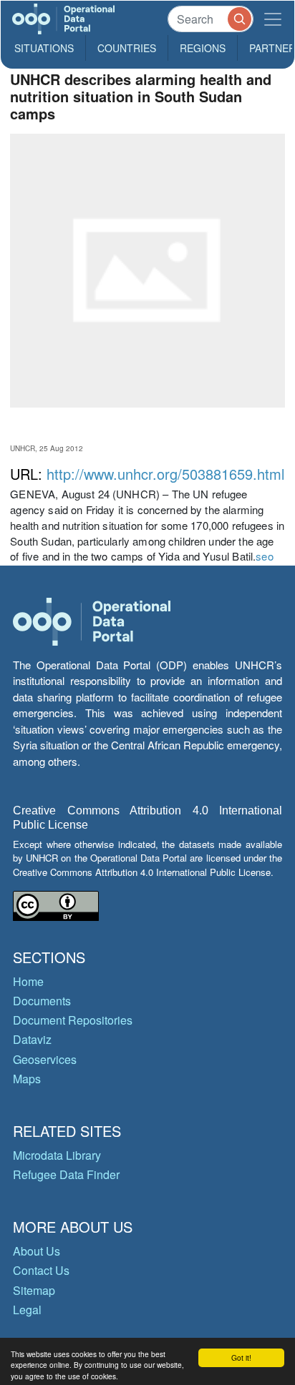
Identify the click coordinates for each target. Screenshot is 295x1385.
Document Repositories (72, 1020)
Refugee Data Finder (66, 1174)
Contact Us (41, 1270)
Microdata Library (57, 1155)
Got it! (241, 1357)
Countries (126, 48)
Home (28, 981)
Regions (203, 48)
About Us (36, 1251)
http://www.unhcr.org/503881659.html (165, 473)
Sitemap (34, 1290)
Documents (42, 1000)
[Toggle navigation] (272, 19)
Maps (27, 1078)
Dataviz (32, 1039)
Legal (27, 1309)
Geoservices (45, 1059)
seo (264, 555)
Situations (44, 48)
